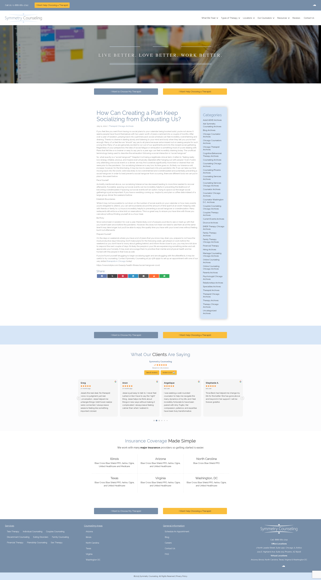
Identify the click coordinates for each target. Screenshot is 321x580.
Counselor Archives (211, 189)
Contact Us (309, 18)
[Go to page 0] (153, 420)
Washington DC (93, 560)
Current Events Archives (213, 219)
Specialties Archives (212, 286)
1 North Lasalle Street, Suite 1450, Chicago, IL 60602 (279, 548)
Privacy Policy (181, 576)
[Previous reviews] (79, 398)
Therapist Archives (211, 290)
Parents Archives (210, 273)
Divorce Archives (210, 223)
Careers (168, 543)
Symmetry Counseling (160, 361)
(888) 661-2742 (281, 540)
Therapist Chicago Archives (121, 126)
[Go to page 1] (156, 420)
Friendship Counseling (37, 542)
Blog (167, 537)
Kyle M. (209, 383)
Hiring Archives (209, 249)
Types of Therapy (229, 18)
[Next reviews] (242, 398)
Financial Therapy (211, 246)
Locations (247, 18)
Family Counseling (60, 537)
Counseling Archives (212, 160)
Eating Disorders (40, 537)
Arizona (89, 531)
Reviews (296, 18)
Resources (282, 18)
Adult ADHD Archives (212, 120)
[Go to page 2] (159, 420)
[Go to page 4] (164, 420)
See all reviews (151, 372)
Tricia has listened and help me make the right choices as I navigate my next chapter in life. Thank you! (98, 396)
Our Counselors (265, 18)
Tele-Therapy (13, 531)
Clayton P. (86, 383)
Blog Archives (209, 130)
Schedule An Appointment (177, 531)
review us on (167, 372)
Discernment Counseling (18, 537)
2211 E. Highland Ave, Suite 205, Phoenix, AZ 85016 (279, 552)
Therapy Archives (210, 300)
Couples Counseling (55, 531)
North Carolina (92, 543)
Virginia (89, 554)
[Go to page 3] (162, 420)
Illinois (88, 537)
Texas (88, 548)
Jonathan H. (128, 383)
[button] (217, 18)
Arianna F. (169, 383)
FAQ (167, 554)
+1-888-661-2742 (20, 5)
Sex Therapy (56, 542)
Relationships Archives (213, 283)
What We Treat (209, 18)
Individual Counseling (32, 531)
